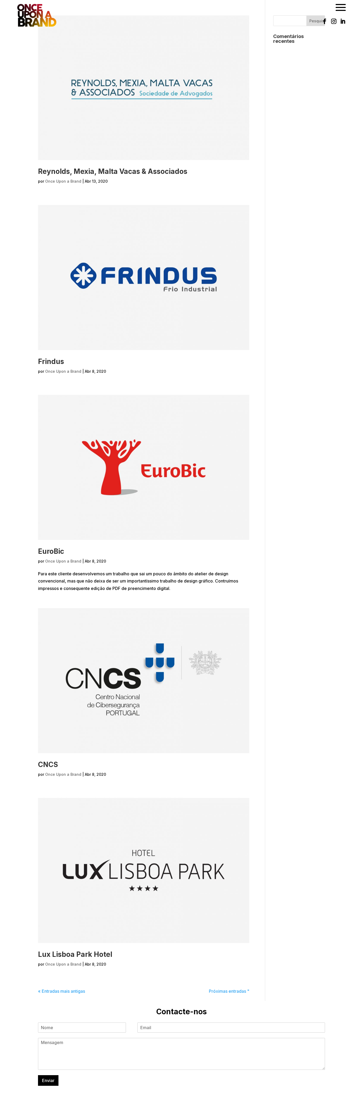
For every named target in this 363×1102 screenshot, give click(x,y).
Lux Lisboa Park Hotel (75, 954)
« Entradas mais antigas (61, 991)
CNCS (48, 764)
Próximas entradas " (229, 991)
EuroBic (51, 551)
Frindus (51, 361)
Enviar (48, 1080)
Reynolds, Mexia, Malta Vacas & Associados (112, 171)
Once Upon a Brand (63, 181)
